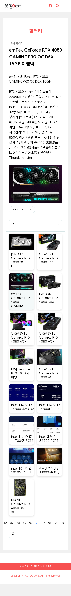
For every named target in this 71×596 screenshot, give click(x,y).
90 (30, 522)
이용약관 (24, 566)
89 (24, 522)
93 (49, 522)
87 (11, 522)
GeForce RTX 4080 (22, 209)
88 (18, 522)
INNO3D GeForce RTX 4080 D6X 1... (49, 297)
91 (37, 522)
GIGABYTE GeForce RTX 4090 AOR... (48, 373)
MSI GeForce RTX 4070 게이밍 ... (20, 373)
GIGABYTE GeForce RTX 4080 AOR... (20, 337)
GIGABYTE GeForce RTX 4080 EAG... (48, 258)
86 (5, 522)
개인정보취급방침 (42, 566)
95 (62, 522)
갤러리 (35, 31)
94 (56, 522)
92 (43, 522)
